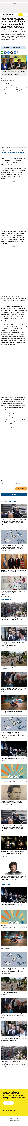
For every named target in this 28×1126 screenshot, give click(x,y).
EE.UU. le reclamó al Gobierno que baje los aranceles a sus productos (13, 570)
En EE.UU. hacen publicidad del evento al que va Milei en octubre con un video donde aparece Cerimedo (13, 877)
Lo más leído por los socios (8, 501)
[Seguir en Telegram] (8, 1110)
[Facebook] (5, 52)
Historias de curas (6, 780)
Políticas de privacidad (14, 1120)
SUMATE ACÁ (8, 1103)
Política (2, 483)
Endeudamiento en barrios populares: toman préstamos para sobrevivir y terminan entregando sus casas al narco (13, 619)
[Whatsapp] (2, 52)
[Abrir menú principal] (26, 14)
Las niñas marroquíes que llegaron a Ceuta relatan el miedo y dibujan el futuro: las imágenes (13, 592)
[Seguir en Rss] (16, 1110)
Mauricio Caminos (5, 856)
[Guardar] (18, 52)
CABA (18, 483)
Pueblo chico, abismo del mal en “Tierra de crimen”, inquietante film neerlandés (14, 689)
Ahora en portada (6, 599)
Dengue (7, 483)
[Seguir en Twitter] (4, 1110)
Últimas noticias (5, 884)
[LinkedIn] (15, 52)
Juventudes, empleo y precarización (11, 711)
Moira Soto (3, 691)
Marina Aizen (4, 668)
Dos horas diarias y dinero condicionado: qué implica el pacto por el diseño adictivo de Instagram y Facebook (13, 643)
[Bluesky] (8, 52)
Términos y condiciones (14, 1122)
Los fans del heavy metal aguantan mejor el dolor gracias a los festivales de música (14, 757)
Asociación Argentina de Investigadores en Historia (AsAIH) (14, 781)
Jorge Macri (13, 483)
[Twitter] (11, 52)
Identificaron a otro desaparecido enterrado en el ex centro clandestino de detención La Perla (13, 802)
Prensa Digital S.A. (14, 1118)
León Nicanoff (4, 622)
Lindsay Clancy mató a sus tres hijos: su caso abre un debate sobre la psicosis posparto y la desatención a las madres (12, 547)
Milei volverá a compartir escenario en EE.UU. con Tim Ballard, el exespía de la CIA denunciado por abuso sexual (13, 853)
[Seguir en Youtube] (14, 1110)
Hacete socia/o (20, 14)
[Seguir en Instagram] (11, 1110)
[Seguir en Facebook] (6, 1110)
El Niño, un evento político (9, 667)
